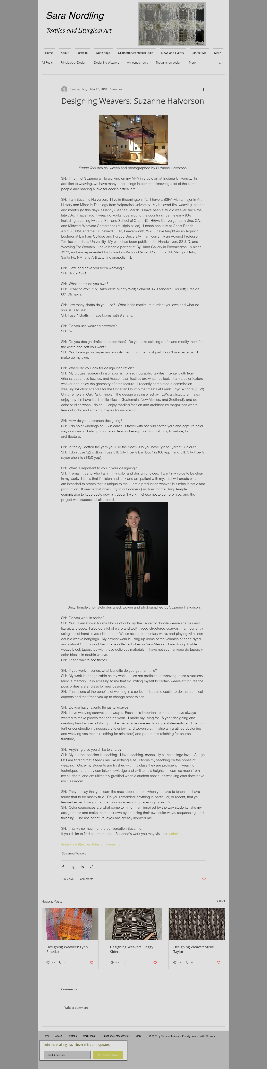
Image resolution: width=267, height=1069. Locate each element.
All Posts (47, 62)
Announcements (137, 62)
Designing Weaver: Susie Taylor (193, 949)
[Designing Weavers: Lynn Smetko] (70, 924)
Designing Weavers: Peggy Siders (131, 949)
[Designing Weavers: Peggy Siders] (133, 924)
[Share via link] (92, 867)
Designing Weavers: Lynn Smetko (67, 949)
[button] (220, 62)
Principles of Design (73, 62)
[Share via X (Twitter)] (72, 867)
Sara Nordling (74, 15)
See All (221, 900)
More (192, 62)
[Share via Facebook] (63, 867)
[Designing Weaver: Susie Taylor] (197, 924)
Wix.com (210, 1036)
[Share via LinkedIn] (82, 867)
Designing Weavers (106, 62)
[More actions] (203, 89)
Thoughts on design (168, 62)
